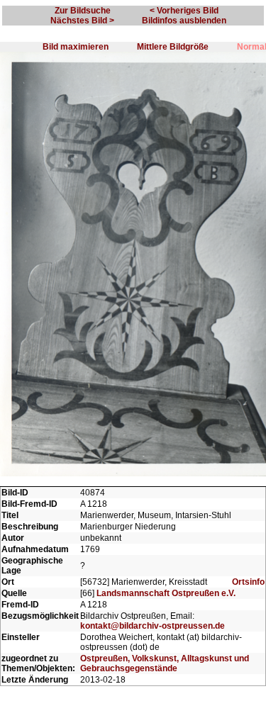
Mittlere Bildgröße (173, 47)
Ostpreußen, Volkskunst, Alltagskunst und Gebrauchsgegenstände (164, 663)
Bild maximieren (76, 47)
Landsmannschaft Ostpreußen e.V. (165, 593)
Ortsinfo (248, 582)
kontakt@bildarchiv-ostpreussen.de (152, 626)
